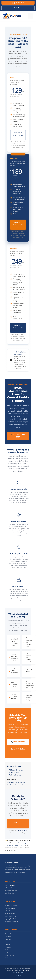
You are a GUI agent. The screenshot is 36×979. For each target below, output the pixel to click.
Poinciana (8, 947)
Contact (15, 972)
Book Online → (18, 823)
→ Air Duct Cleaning (14, 775)
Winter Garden (20, 782)
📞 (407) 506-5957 (18, 742)
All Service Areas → (21, 785)
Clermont (10, 782)
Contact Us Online (18, 749)
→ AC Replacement (13, 772)
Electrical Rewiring (10, 916)
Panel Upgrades (10, 913)
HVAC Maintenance (11, 911)
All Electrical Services (11, 921)
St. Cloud (8, 950)
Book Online (18, 8)
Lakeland (10, 785)
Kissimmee (8, 942)
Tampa (7, 952)
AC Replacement (10, 908)
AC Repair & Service (11, 905)
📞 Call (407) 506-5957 (18, 435)
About (21, 972)
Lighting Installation (11, 919)
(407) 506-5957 (22, 830)
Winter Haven (9, 958)
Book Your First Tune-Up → (18, 135)
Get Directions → (10, 893)
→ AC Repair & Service (15, 770)
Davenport (8, 939)
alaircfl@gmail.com (11, 890)
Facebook (18, 975)
